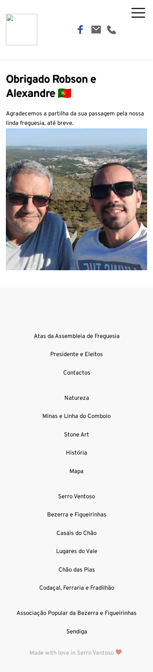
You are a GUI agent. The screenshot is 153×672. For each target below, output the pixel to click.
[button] (138, 13)
